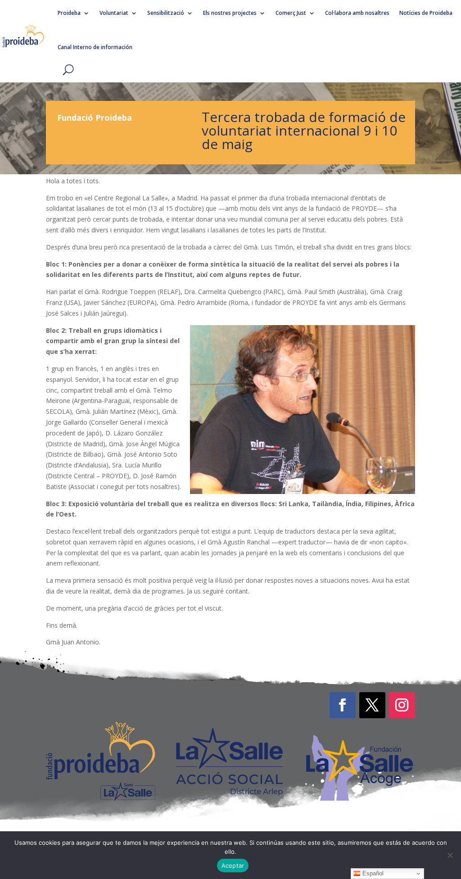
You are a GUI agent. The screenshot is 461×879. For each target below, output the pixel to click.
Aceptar (232, 865)
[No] (449, 855)
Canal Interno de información (95, 47)
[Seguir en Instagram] (402, 705)
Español (372, 873)
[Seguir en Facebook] (343, 705)
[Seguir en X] (372, 705)
